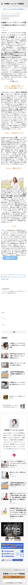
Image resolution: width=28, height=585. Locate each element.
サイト (3, 324)
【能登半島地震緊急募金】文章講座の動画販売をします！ (17, 374)
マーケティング (22, 274)
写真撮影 (3, 279)
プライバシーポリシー (7, 570)
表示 (16, 81)
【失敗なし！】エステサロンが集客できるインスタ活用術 (17, 345)
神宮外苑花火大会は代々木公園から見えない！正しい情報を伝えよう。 (17, 356)
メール (3, 318)
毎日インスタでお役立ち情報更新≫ (14, 9)
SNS (9, 276)
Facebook (5, 276)
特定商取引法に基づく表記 (19, 570)
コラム (17, 274)
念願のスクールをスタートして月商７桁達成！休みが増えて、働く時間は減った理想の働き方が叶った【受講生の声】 (18, 497)
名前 (3, 312)
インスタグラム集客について (9, 274)
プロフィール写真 (22, 276)
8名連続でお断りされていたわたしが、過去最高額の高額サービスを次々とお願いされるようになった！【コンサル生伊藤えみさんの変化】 (18, 512)
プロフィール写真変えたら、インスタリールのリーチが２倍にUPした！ (18, 463)
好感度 (7, 279)
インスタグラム (13, 276)
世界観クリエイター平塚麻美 (14, 4)
